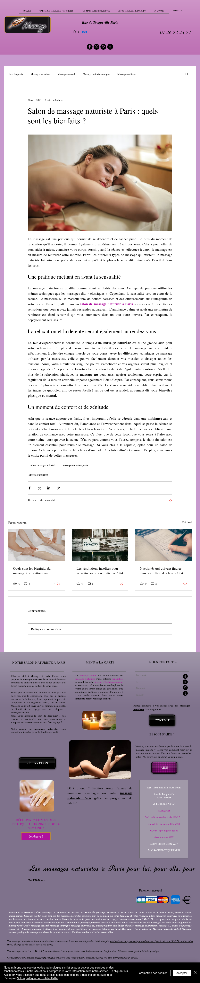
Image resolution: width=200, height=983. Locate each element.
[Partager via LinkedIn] (49, 488)
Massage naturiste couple (96, 74)
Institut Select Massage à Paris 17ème (36, 676)
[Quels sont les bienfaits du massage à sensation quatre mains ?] (36, 545)
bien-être (124, 915)
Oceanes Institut (33, 915)
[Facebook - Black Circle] (185, 676)
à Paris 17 (147, 919)
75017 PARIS (164, 797)
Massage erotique (126, 74)
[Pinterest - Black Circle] (103, 47)
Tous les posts (15, 74)
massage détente (101, 929)
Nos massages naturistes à (25, 951)
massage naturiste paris (75, 465)
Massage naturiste (40, 74)
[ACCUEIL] (74, 31)
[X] (96, 47)
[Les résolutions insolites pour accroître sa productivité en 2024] (100, 545)
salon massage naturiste (43, 465)
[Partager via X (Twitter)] (39, 488)
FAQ (144, 757)
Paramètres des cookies (152, 973)
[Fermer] (195, 973)
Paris (170, 912)
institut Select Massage (38, 912)
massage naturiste (90, 922)
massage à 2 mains (168, 925)
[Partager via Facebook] (29, 488)
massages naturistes (166, 915)
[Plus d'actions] (170, 100)
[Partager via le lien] (58, 488)
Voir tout (187, 522)
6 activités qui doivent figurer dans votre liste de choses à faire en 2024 (163, 570)
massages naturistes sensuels (76, 915)
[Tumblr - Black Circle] (110, 47)
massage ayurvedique (82, 925)
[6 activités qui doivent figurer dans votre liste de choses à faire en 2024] (163, 545)
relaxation (144, 915)
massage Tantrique (105, 682)
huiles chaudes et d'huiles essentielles (93, 932)
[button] (187, 73)
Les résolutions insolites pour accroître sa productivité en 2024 (100, 570)
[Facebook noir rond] (90, 47)
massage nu (36, 932)
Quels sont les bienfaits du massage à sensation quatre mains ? (32, 570)
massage (36, 925)
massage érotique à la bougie (49, 929)
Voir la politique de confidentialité (37, 978)
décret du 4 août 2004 (40, 944)
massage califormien (146, 925)
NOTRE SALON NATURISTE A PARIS (38, 662)
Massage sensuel (66, 74)
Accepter (181, 973)
